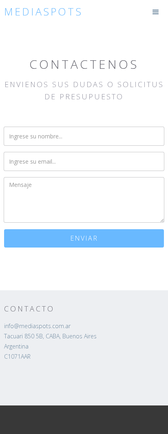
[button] (156, 12)
